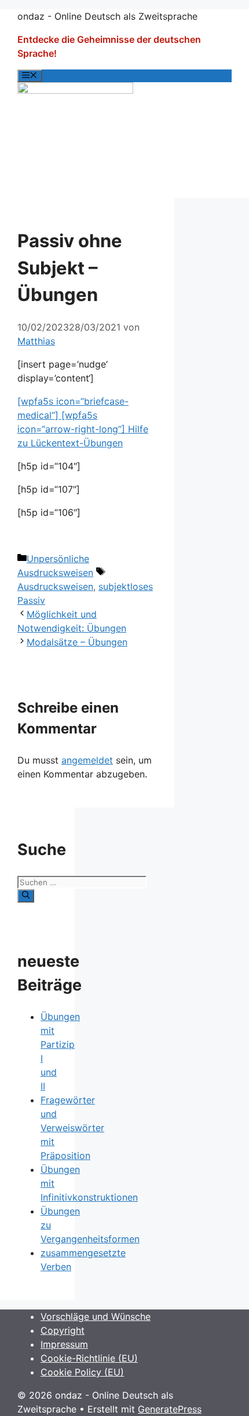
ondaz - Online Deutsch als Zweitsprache (107, 16)
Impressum (64, 1344)
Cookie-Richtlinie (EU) (89, 1358)
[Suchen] (25, 895)
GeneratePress (170, 1409)
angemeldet (87, 760)
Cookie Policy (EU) (82, 1372)
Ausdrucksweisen (55, 586)
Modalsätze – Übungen (77, 642)
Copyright (63, 1330)
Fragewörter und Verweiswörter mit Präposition (72, 1127)
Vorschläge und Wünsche (96, 1316)
